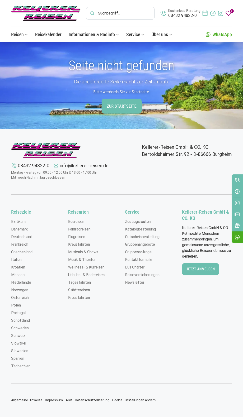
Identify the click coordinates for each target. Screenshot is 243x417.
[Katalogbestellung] (237, 214)
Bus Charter (135, 267)
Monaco (18, 275)
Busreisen (76, 221)
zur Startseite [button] (121, 106)
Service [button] (133, 34)
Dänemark (19, 229)
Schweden (20, 328)
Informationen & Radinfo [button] (92, 34)
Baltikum (18, 221)
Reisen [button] (17, 34)
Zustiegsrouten (138, 221)
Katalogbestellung (140, 229)
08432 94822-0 (33, 165)
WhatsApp (222, 34)
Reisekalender (48, 34)
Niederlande (21, 282)
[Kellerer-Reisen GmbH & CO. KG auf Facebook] (213, 13)
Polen (16, 305)
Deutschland (21, 237)
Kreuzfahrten (79, 244)
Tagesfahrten (79, 282)
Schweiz (18, 335)
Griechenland (22, 252)
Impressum (54, 400)
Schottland (20, 320)
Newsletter (134, 282)
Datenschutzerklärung (92, 400)
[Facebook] (237, 191)
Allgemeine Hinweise (26, 400)
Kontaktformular (139, 259)
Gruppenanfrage (138, 252)
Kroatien (18, 267)
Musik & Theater (82, 259)
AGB (69, 400)
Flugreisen (76, 237)
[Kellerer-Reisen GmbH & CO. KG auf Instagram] (220, 13)
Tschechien (20, 366)
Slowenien (19, 351)
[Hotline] (237, 180)
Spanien (17, 358)
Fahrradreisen (79, 229)
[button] (237, 237)
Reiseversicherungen (142, 275)
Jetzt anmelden (200, 269)
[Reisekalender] (205, 13)
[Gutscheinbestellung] (237, 225)
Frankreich (19, 244)
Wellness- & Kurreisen (86, 267)
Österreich (20, 297)
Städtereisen (79, 290)
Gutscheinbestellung (142, 237)
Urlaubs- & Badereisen (86, 275)
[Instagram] (237, 203)
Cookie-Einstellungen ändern (134, 400)
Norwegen (19, 290)
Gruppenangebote (140, 244)
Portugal (18, 313)
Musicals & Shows (83, 252)
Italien (16, 259)
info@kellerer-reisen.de (84, 165)
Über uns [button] (159, 34)
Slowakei (18, 343)
